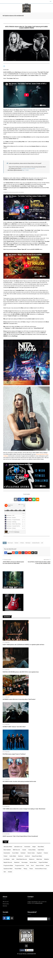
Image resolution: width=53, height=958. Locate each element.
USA (42, 542)
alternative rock (18, 846)
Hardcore (20, 856)
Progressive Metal (8, 865)
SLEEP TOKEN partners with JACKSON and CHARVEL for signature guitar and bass (23, 644)
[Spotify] (34, 499)
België (34, 846)
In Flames (22, 542)
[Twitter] (23, 499)
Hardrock (16, 542)
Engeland (39, 853)
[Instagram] (26, 499)
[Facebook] (5, 552)
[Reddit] (29, 552)
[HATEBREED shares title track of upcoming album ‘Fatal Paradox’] (26, 685)
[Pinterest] (26, 552)
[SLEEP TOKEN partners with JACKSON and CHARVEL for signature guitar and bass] (26, 630)
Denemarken (7, 853)
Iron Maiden (7, 859)
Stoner (47, 865)
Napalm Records (8, 862)
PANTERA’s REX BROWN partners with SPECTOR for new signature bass (21, 672)
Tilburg (25, 868)
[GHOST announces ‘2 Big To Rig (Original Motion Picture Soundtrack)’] (26, 822)
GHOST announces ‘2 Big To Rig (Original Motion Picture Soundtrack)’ (20, 836)
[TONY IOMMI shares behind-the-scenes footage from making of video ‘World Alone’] (26, 794)
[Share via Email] (32, 552)
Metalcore (31, 859)
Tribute (31, 868)
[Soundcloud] (37, 499)
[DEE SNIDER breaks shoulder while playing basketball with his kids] (26, 767)
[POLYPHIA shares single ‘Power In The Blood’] (26, 740)
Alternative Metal (8, 846)
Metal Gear (39, 859)
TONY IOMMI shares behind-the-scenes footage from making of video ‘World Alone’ (24, 808)
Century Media (32, 849)
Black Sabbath (7, 849)
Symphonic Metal (8, 868)
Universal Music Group (41, 868)
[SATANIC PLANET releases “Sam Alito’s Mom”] (26, 712)
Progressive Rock (19, 865)
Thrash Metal (18, 868)
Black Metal (41, 846)
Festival (46, 853)
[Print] (36, 552)
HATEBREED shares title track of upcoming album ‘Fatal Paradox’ (19, 699)
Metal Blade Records (21, 859)
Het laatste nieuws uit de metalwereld (13, 15)
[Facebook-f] (19, 499)
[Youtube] (30, 499)
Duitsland (23, 853)
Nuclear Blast (33, 862)
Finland (5, 856)
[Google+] (13, 552)
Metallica (46, 859)
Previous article (7, 559)
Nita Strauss (28, 542)
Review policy (6, 903)
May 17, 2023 (25, 170)
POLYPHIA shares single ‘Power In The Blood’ (14, 754)
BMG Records (16, 849)
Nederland (16, 862)
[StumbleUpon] (19, 552)
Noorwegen (25, 862)
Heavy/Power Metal (37, 856)
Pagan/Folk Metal (43, 862)
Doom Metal (15, 853)
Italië (13, 859)
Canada (24, 849)
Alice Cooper (10, 542)
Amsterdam (27, 846)
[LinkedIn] (16, 552)
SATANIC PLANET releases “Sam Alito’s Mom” (14, 726)
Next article (46, 559)
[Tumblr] (23, 552)
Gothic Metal (12, 856)
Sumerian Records (35, 542)
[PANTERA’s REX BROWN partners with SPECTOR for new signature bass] (26, 657)
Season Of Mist (40, 865)
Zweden (10, 871)
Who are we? (6, 901)
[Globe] (15, 499)
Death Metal (41, 849)
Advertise (5, 906)
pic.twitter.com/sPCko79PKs (28, 168)
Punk (27, 865)
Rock (32, 865)
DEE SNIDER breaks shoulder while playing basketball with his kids (19, 781)
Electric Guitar (31, 853)
